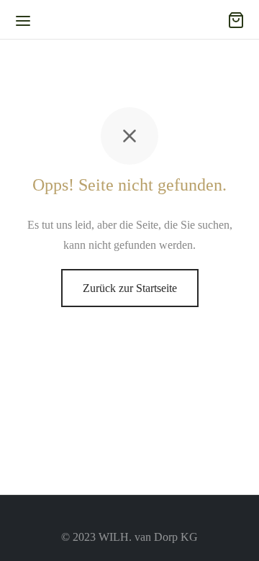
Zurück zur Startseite (130, 288)
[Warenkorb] (236, 20)
